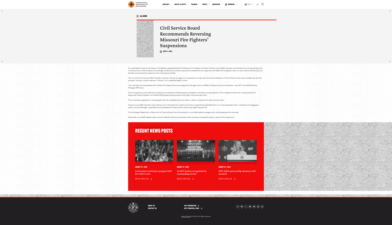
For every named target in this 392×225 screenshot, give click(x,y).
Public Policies (185, 216)
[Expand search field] (257, 4)
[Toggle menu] (262, 4)
